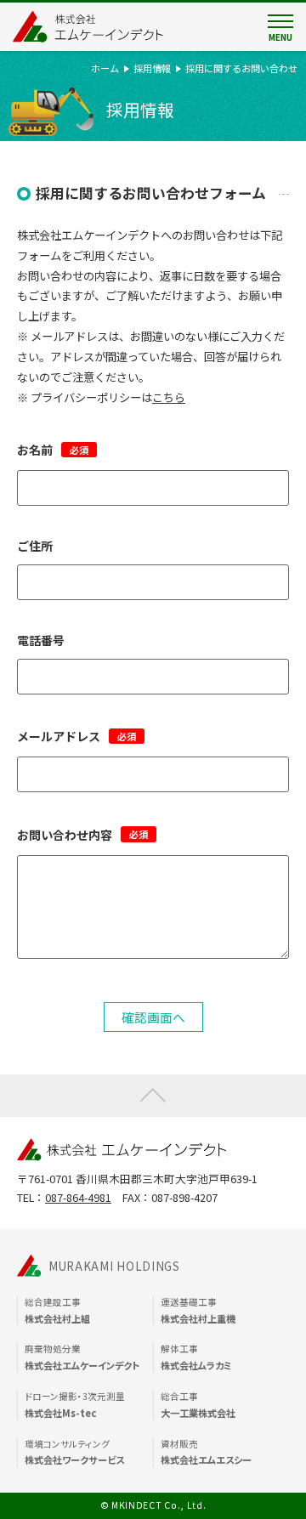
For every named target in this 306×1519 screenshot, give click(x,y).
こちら (168, 397)
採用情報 (152, 68)
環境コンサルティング (74, 1452)
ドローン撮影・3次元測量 (75, 1405)
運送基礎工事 (198, 1310)
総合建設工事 (57, 1310)
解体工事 (196, 1357)
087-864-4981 (78, 1197)
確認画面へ (153, 1017)
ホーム (105, 68)
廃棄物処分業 (82, 1357)
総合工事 (198, 1405)
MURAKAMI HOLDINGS (114, 1266)
